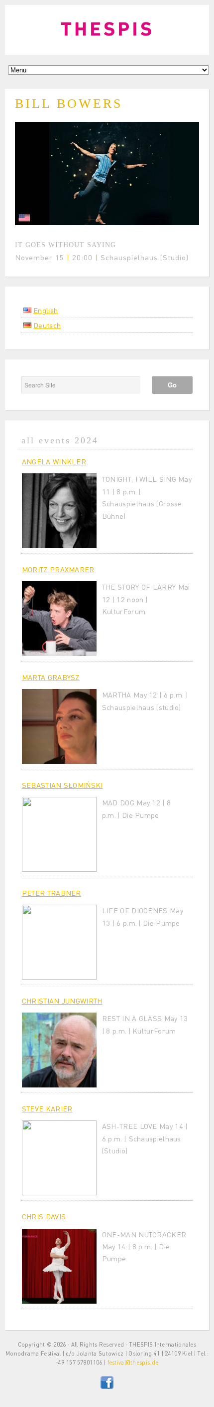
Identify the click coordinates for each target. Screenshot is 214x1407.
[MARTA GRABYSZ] (59, 726)
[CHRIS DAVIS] (59, 1266)
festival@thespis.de (133, 1362)
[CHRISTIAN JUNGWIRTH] (59, 1050)
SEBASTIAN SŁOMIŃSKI (62, 784)
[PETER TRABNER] (59, 942)
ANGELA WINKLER (54, 461)
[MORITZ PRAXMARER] (59, 618)
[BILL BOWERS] (107, 222)
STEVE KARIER (47, 1108)
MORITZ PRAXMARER (58, 569)
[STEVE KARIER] (59, 1157)
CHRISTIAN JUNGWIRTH (62, 1000)
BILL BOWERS (68, 103)
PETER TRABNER (51, 892)
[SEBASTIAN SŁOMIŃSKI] (59, 834)
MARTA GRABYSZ (51, 677)
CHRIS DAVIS (44, 1216)
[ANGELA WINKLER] (59, 510)
